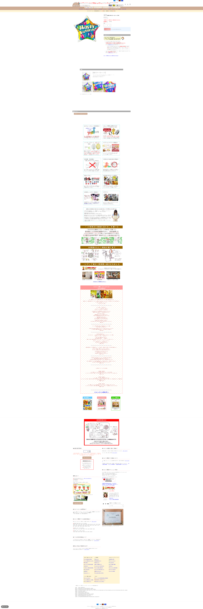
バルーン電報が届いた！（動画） (88, 579)
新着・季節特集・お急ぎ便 (89, 7)
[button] (125, 4)
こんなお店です (114, 483)
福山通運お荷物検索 (118, 464)
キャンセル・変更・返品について (99, 569)
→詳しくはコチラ (75, 483)
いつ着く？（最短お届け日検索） (88, 567)
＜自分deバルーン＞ (111, 44)
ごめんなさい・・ (115, 484)
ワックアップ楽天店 (111, 485)
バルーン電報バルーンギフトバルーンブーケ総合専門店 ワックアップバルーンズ (99, 606)
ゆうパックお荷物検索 (111, 464)
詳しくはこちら (87, 457)
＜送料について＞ (110, 52)
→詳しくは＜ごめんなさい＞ (88, 478)
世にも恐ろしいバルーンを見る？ (99, 581)
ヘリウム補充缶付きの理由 (88, 559)
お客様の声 (103, 484)
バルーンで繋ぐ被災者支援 (114, 499)
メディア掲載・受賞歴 (109, 484)
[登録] (122, 506)
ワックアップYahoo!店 (105, 485)
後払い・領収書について (98, 564)
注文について (97, 559)
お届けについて (97, 562)
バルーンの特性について (87, 581)
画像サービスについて (98, 571)
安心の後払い (86, 562)
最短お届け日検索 (78, 503)
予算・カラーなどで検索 (106, 7)
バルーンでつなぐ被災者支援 (113, 567)
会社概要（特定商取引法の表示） (106, 483)
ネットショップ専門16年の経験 (88, 564)
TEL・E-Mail (104, 477)
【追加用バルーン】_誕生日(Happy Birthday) (112, 55)
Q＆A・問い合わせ (86, 569)
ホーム (104, 55)
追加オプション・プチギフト (116, 7)
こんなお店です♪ (111, 562)
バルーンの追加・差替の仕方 (99, 567)
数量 (104, 23)
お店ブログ (111, 498)
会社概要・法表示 (111, 559)
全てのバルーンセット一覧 (98, 7)
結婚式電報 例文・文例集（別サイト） (100, 579)
